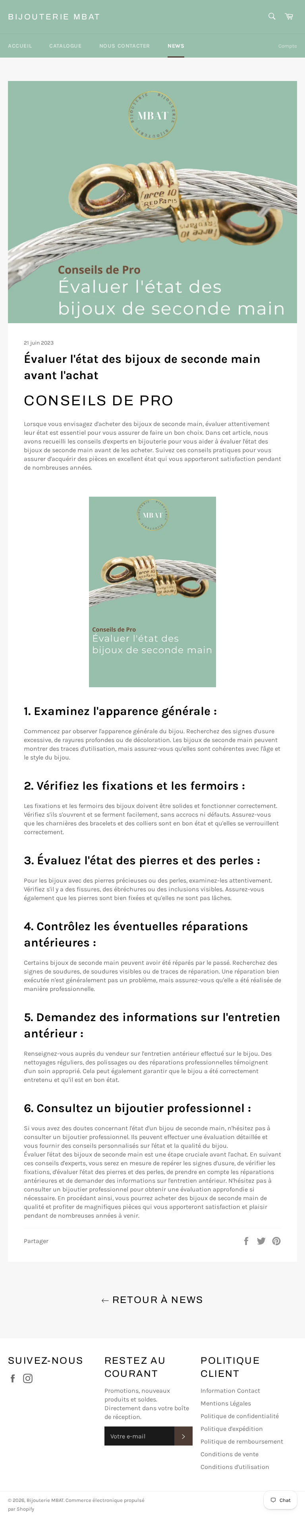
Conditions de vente (230, 1454)
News (176, 45)
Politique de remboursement (242, 1441)
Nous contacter (124, 45)
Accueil (20, 45)
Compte (287, 46)
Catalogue (65, 45)
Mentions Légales (226, 1403)
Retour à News (156, 1300)
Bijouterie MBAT (54, 16)
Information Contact (230, 1390)
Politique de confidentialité (240, 1416)
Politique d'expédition (232, 1428)
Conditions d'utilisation (235, 1467)
